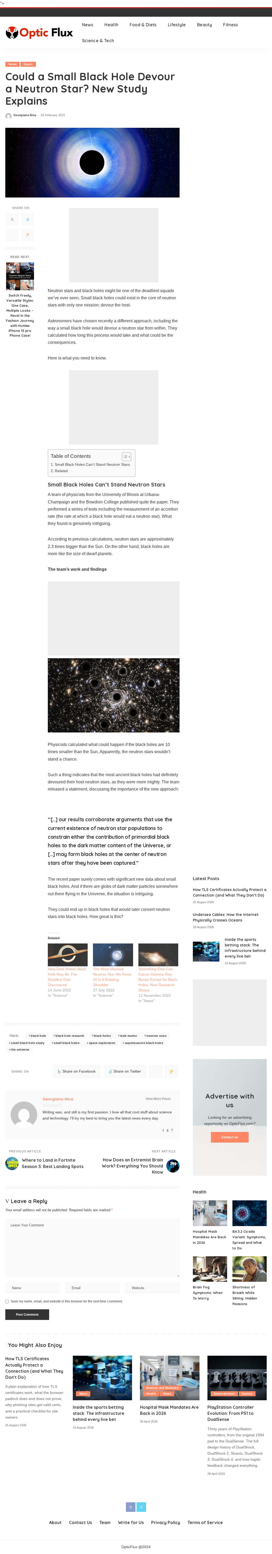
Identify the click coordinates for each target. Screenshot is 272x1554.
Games (247, 1393)
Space (28, 64)
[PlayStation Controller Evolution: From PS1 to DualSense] (237, 1378)
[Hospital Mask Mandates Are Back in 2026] (210, 1213)
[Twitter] (27, 219)
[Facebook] (12, 219)
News (12, 64)
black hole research (70, 1035)
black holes (102, 1035)
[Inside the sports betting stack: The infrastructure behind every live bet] (206, 952)
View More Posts (158, 1099)
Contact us (230, 1137)
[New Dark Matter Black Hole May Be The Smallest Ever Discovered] (68, 954)
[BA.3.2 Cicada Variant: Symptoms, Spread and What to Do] (249, 1213)
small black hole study (27, 1042)
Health (151, 1393)
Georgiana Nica (25, 115)
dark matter (128, 1035)
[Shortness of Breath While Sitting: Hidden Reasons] (249, 1269)
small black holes (66, 1042)
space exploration (102, 1042)
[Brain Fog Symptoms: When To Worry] (210, 1269)
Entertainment (224, 1393)
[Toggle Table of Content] (124, 456)
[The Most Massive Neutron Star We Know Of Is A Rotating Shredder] (113, 954)
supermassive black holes (144, 1042)
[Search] (263, 33)
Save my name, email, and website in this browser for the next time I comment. (67, 1301)
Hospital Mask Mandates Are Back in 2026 (209, 1237)
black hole (38, 1035)
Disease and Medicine (162, 1387)
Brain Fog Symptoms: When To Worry (208, 1292)
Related (61, 471)
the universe (20, 1049)
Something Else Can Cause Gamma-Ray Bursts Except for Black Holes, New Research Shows (157, 979)
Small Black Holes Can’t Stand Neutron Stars (92, 464)
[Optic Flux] (39, 32)
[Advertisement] (113, 245)
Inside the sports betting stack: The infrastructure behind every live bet (98, 1413)
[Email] (27, 235)
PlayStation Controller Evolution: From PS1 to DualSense (230, 1413)
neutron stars (156, 1035)
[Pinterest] (12, 235)
